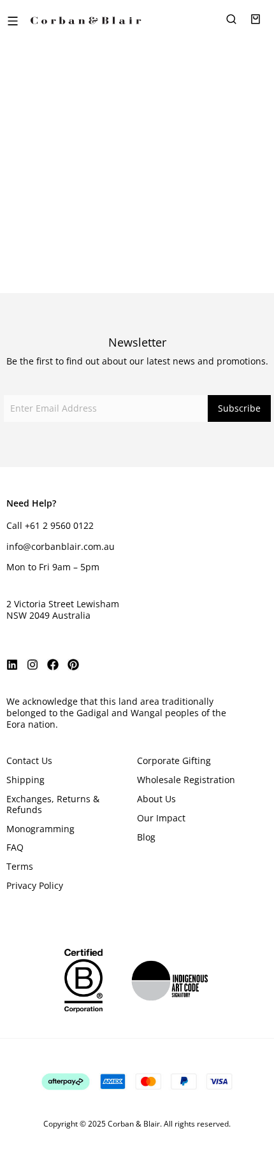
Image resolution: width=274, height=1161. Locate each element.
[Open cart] (255, 19)
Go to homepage (137, 183)
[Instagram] (32, 664)
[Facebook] (53, 664)
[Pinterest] (73, 664)
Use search (137, 225)
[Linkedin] (12, 664)
